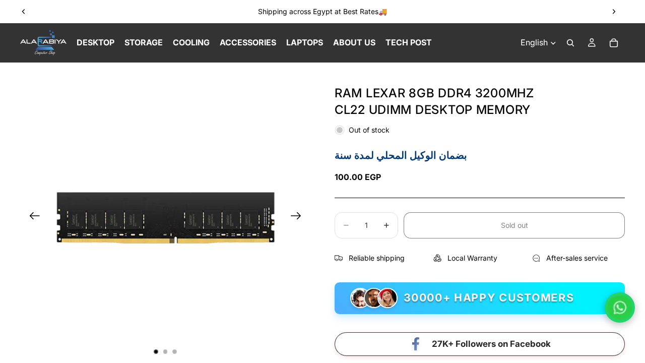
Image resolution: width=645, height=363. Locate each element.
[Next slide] (614, 12)
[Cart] (614, 43)
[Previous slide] (24, 12)
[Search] (570, 43)
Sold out (514, 225)
